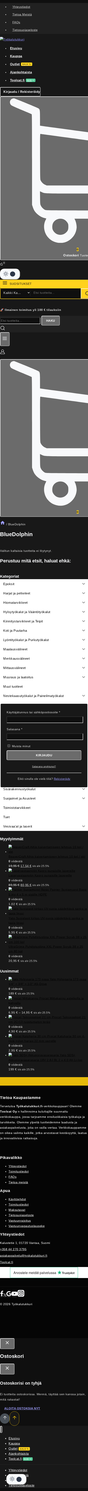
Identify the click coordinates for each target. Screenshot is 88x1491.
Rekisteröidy (62, 778)
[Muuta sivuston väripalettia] (10, 274)
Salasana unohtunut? (44, 766)
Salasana (22, 729)
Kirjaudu (44, 755)
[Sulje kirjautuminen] (7, 1343)
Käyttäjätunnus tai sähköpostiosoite (40, 712)
